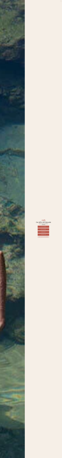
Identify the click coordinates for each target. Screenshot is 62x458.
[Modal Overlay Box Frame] (31, 229)
